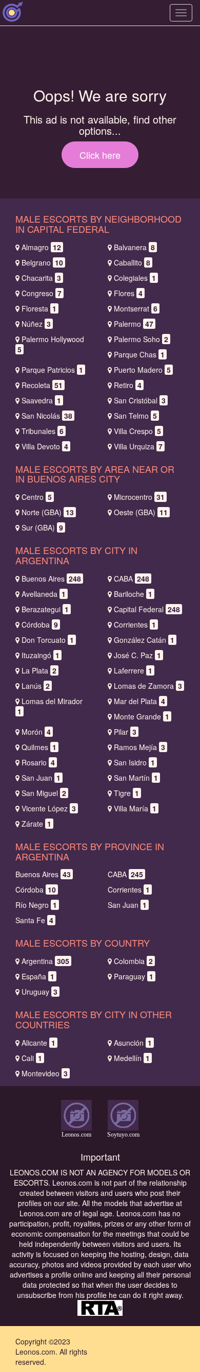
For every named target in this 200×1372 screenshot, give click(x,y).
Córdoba (40, 624)
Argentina (45, 961)
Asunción (133, 1043)
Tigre (126, 793)
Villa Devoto (45, 446)
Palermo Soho (141, 339)
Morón (36, 732)
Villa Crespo (137, 431)
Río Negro (36, 905)
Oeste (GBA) (141, 512)
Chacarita (41, 278)
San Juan (41, 778)
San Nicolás (47, 416)
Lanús (36, 686)
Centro (37, 497)
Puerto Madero (142, 370)
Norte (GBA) (48, 512)
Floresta (39, 308)
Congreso (42, 293)
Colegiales (135, 278)
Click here (100, 154)
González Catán (144, 640)
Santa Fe (34, 920)
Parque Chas (139, 354)
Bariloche (133, 594)
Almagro (41, 247)
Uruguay (39, 991)
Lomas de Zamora (148, 686)
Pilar (125, 732)
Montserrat (135, 308)
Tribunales (43, 431)
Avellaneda (44, 594)
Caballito (132, 262)
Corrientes (135, 624)
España (38, 976)
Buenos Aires (51, 578)
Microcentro (139, 497)
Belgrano (42, 262)
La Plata (39, 670)
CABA (131, 578)
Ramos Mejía (139, 747)
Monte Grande (141, 716)
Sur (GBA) (42, 527)
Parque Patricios (52, 370)
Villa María (135, 808)
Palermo (133, 324)
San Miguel (44, 793)
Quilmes (39, 747)
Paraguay (133, 976)
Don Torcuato (48, 640)
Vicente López (49, 808)
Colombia (133, 961)
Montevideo (45, 1073)
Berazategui (45, 609)
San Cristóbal (140, 400)
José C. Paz (137, 655)
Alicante (38, 1043)
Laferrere (133, 670)
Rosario (38, 762)
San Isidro (134, 762)
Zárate (36, 824)
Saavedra (41, 400)
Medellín (132, 1058)
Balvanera (134, 247)
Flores (128, 293)
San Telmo (135, 416)
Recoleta (42, 385)
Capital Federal (147, 609)
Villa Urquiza (138, 446)
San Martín (136, 778)
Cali (32, 1058)
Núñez (36, 324)
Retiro (128, 385)
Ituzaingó (40, 655)
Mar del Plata (139, 701)
